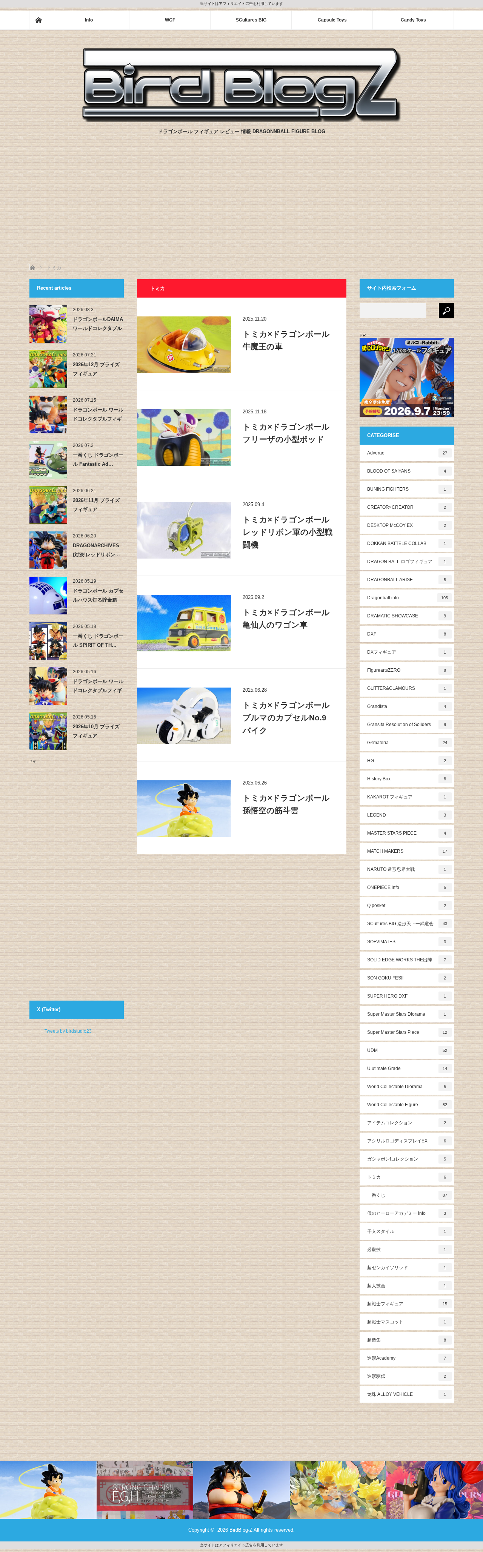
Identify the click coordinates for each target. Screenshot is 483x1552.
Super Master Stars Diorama (406, 1014)
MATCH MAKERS (407, 851)
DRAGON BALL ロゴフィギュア (406, 561)
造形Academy (406, 1358)
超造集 (406, 1340)
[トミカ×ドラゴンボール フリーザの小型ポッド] (184, 437)
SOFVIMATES (406, 941)
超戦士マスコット (406, 1322)
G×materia (407, 742)
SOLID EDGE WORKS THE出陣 (406, 960)
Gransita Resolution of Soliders (406, 724)
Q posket (406, 905)
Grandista (406, 706)
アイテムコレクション (406, 1122)
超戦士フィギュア (407, 1303)
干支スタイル (406, 1231)
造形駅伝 (406, 1376)
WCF (170, 20)
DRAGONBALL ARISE (406, 579)
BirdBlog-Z (240, 1530)
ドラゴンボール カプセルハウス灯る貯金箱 (98, 595)
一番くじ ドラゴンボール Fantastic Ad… (98, 459)
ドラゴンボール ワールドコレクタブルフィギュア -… (98, 415)
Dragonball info (407, 597)
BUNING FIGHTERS (406, 489)
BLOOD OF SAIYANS (406, 471)
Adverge (407, 453)
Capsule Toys (332, 20)
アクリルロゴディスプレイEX (406, 1141)
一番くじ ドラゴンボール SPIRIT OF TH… (98, 640)
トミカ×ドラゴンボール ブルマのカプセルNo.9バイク (286, 718)
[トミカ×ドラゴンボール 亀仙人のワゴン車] (184, 623)
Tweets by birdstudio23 (68, 1031)
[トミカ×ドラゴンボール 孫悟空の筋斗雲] (184, 808)
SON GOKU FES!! (406, 978)
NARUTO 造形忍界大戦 (406, 869)
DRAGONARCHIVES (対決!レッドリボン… (96, 550)
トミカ (406, 1177)
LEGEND (406, 815)
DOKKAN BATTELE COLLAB (406, 543)
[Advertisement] (241, 207)
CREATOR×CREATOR (406, 507)
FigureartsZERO (406, 670)
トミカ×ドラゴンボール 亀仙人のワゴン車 (286, 618)
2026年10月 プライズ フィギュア (96, 731)
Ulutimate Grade (407, 1068)
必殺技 (406, 1249)
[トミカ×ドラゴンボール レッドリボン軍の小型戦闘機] (184, 530)
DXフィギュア (406, 652)
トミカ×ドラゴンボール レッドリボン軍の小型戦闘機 (287, 532)
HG (406, 760)
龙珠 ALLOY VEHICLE (406, 1394)
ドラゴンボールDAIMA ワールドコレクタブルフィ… (98, 325)
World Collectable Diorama (406, 1086)
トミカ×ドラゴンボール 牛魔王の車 (286, 340)
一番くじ (407, 1195)
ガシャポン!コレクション (406, 1159)
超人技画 (406, 1285)
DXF (406, 634)
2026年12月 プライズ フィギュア (96, 369)
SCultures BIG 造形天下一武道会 (407, 923)
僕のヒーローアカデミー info (406, 1213)
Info (89, 20)
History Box (406, 778)
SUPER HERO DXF (406, 996)
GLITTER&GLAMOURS (406, 688)
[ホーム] (38, 20)
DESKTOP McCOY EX (406, 525)
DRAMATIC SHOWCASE (406, 616)
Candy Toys (413, 20)
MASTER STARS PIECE (406, 833)
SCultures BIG (251, 20)
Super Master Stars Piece (407, 1032)
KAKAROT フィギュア (406, 797)
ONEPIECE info (406, 887)
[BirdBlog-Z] (241, 120)
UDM (407, 1050)
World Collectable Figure (407, 1104)
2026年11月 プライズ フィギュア (96, 504)
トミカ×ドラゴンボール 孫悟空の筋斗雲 (286, 804)
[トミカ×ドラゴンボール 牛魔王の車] (184, 344)
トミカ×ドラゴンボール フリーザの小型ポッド (286, 433)
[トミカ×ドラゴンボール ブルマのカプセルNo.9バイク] (184, 716)
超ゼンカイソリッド (406, 1267)
